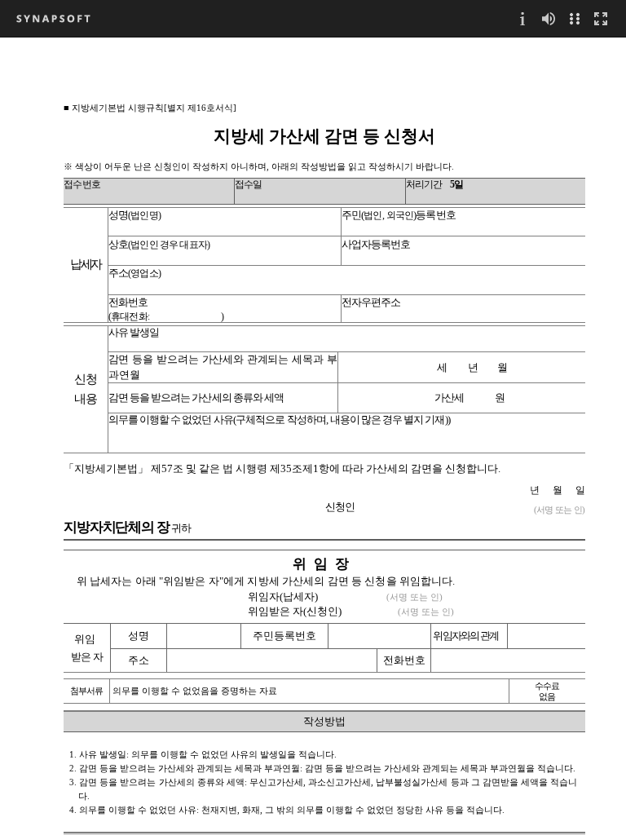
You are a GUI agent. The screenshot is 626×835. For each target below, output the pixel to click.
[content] (313, 436)
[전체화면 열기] (601, 18)
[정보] (522, 18)
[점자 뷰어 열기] (575, 18)
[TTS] (549, 18)
